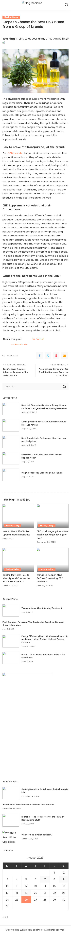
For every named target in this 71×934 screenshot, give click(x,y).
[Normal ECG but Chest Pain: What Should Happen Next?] (10, 458)
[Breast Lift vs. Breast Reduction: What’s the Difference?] (10, 658)
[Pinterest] (56, 355)
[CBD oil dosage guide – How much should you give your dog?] (53, 516)
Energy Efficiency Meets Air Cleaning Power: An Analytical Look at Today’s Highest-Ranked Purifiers (44, 639)
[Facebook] (39, 355)
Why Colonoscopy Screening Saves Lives (41, 473)
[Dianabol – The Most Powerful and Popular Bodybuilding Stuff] (10, 820)
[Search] (67, 5)
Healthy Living (11, 17)
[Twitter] (48, 355)
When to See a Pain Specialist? (36, 834)
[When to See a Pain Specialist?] (10, 837)
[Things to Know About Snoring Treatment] (10, 610)
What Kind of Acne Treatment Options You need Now (28, 804)
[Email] (64, 355)
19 (26, 893)
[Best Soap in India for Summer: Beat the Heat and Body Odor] (10, 442)
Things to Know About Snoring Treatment (41, 608)
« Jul (5, 917)
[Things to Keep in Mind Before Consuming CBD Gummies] (53, 560)
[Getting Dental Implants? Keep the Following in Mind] (10, 793)
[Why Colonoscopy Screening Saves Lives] (10, 475)
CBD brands (15, 153)
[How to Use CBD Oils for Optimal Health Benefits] (18, 516)
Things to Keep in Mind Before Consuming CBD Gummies (50, 578)
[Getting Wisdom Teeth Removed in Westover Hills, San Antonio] (10, 425)
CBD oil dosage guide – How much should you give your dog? (52, 534)
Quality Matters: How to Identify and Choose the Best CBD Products (16, 578)
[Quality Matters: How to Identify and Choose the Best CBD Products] (18, 560)
